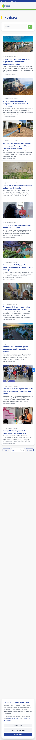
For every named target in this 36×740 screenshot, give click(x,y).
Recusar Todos (18, 725)
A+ (8, 1)
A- (2, 1)
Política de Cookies (13, 718)
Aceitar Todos (18, 734)
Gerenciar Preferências (18, 730)
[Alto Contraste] (12, 1)
